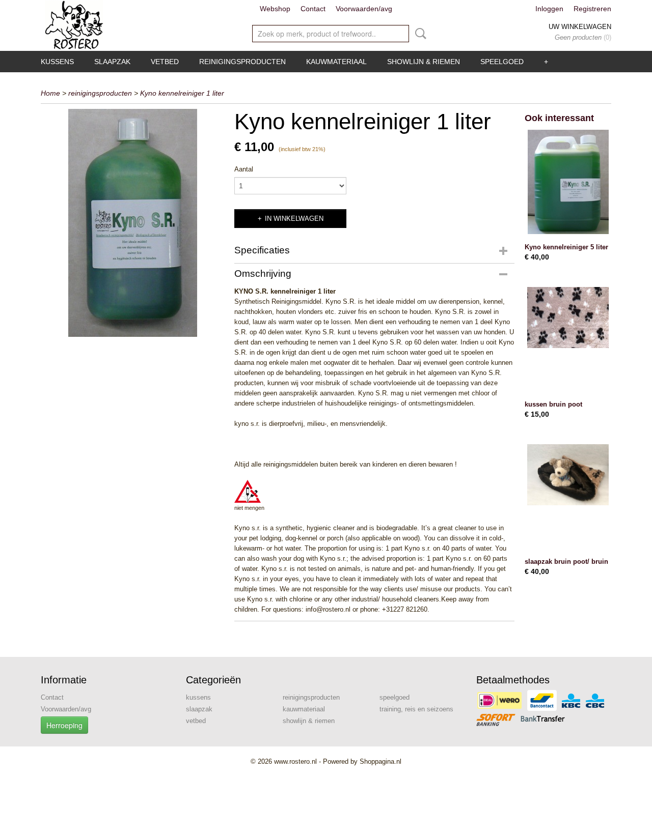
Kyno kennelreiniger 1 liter (182, 93)
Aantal (243, 169)
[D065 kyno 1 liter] (132, 223)
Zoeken (418, 33)
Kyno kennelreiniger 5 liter (566, 247)
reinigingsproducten (242, 61)
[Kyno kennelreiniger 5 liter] (568, 182)
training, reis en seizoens (416, 709)
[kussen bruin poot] (568, 339)
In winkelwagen (294, 218)
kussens (57, 61)
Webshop (275, 9)
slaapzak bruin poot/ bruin (566, 561)
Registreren (592, 9)
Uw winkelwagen (580, 27)
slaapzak (112, 61)
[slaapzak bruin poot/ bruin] (568, 496)
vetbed (165, 61)
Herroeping (64, 725)
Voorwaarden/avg (364, 9)
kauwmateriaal (336, 61)
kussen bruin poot (553, 404)
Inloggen (549, 9)
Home (50, 93)
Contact (313, 9)
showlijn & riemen (423, 61)
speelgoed (502, 61)
